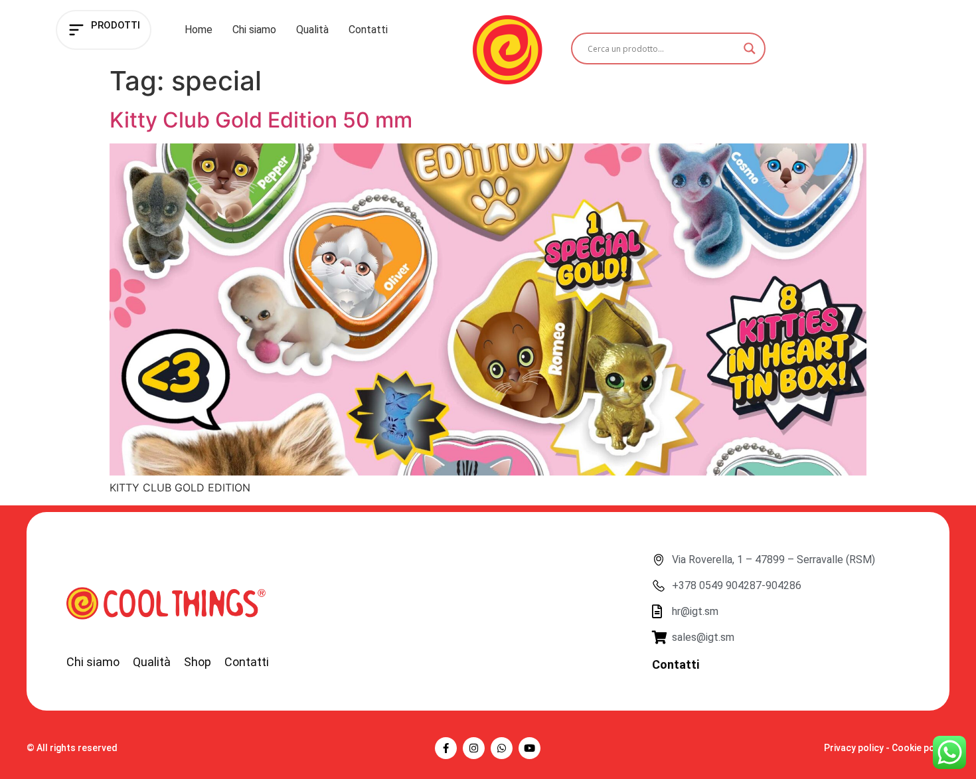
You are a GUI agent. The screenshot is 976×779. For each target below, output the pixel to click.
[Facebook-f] (446, 748)
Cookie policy (920, 747)
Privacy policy (854, 747)
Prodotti (115, 25)
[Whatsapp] (502, 748)
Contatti (368, 29)
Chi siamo (254, 29)
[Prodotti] (76, 30)
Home (198, 29)
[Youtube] (529, 748)
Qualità (312, 29)
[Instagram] (474, 748)
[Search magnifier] (749, 48)
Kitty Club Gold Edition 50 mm (261, 120)
